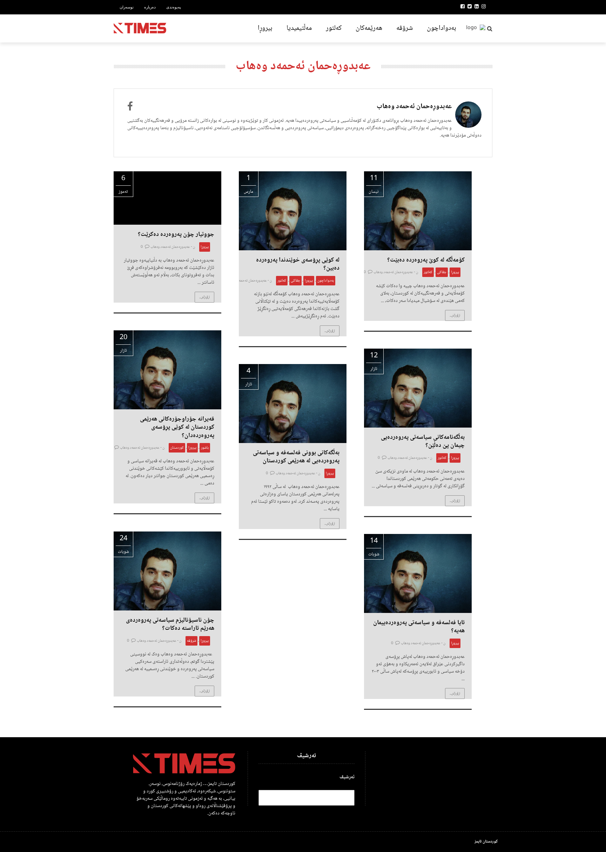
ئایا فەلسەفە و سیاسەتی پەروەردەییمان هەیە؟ (419, 626)
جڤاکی (295, 280)
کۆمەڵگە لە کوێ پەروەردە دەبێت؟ (426, 260)
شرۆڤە (404, 28)
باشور (205, 447)
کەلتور (334, 28)
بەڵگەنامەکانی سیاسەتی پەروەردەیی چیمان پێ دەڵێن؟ (423, 441)
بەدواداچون (441, 28)
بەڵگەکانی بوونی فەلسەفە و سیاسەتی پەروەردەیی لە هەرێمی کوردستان (296, 457)
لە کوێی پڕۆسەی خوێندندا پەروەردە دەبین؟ (297, 264)
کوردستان (177, 447)
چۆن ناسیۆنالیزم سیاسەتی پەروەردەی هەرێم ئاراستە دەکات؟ (170, 624)
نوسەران (127, 7)
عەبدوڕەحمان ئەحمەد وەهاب (414, 107)
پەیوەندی (173, 7)
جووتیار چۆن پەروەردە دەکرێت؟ (176, 234)
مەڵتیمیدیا (299, 28)
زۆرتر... (204, 297)
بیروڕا (265, 28)
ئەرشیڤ (347, 777)
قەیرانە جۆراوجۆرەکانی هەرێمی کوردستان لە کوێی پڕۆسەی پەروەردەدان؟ (177, 427)
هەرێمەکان (369, 28)
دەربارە (150, 7)
